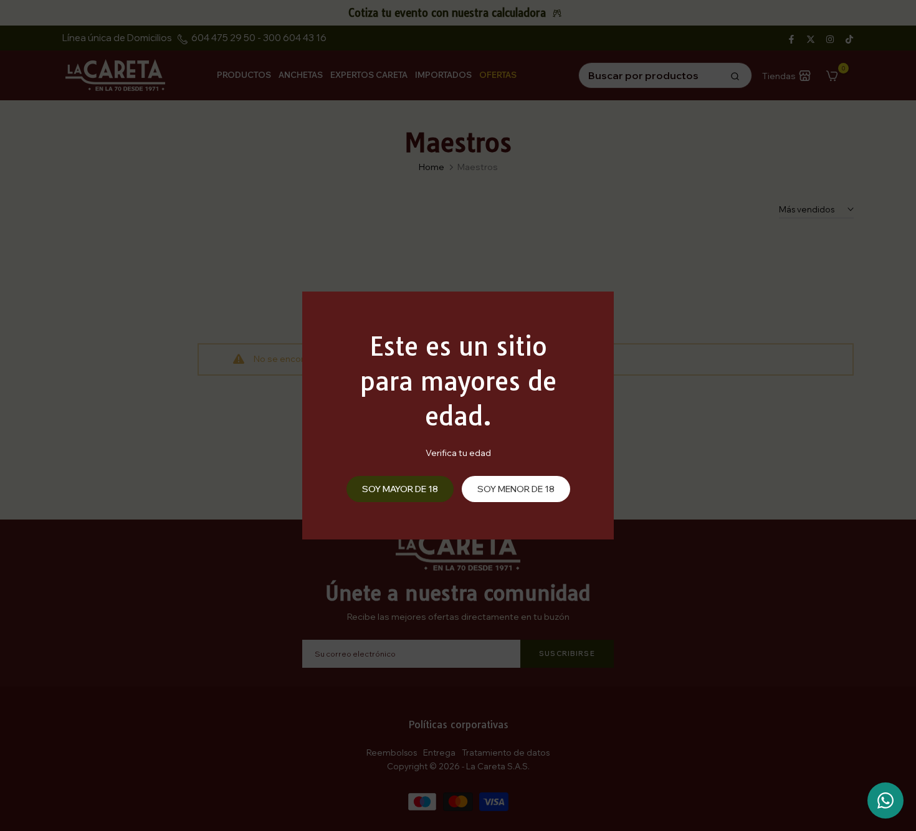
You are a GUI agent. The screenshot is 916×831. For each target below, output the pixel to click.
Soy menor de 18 (516, 489)
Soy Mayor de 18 (400, 489)
